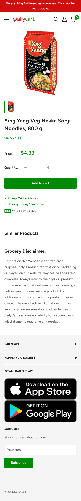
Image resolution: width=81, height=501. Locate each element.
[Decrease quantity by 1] (25, 167)
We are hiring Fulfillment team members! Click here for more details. (40, 6)
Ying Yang (12, 138)
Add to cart (40, 183)
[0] (73, 19)
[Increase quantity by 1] (48, 167)
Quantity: (11, 167)
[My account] (64, 19)
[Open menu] (6, 19)
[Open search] (56, 19)
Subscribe (18, 463)
